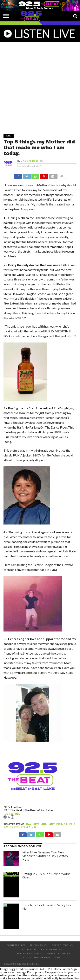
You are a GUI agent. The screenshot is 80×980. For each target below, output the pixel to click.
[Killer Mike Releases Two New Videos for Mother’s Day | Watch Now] (11, 858)
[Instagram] (12, 817)
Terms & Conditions (58, 953)
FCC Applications (51, 949)
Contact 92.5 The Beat (36, 957)
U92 (34, 827)
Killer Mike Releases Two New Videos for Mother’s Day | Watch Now (45, 856)
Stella (25, 827)
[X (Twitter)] (9, 817)
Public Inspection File (27, 953)
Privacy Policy (38, 945)
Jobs (57, 957)
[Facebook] (5, 817)
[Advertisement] (40, 85)
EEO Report (29, 949)
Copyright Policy (62, 945)
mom (44, 824)
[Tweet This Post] (27, 175)
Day (28, 824)
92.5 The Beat (29, 160)
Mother (54, 824)
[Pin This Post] (44, 175)
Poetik (14, 827)
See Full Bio (11, 814)
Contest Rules (16, 945)
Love (35, 824)
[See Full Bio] (21, 814)
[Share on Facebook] (18, 175)
